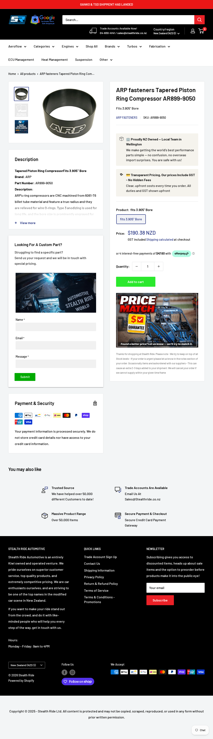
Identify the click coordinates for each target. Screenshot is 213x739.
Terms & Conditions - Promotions (99, 599)
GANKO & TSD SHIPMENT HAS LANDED (106, 4)
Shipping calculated (159, 239)
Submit (25, 377)
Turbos (132, 46)
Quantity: (123, 266)
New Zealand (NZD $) (23, 665)
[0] (201, 30)
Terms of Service (96, 590)
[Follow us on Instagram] (72, 672)
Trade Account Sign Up (100, 557)
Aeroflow (15, 46)
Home (12, 74)
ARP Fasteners (126, 117)
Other (104, 59)
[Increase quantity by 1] (158, 266)
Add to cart (136, 282)
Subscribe (160, 600)
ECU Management (21, 59)
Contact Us (92, 563)
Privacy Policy (94, 577)
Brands (110, 46)
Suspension (83, 59)
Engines (68, 46)
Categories (42, 46)
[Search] (199, 19)
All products (28, 74)
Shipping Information (99, 570)
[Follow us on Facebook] (64, 672)
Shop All (92, 46)
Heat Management (54, 59)
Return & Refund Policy (101, 583)
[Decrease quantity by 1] (136, 266)
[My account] (193, 31)
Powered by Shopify (21, 680)
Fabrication (157, 46)
